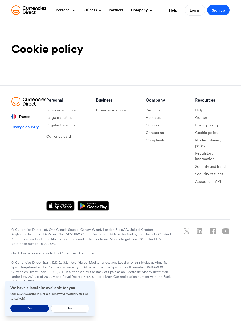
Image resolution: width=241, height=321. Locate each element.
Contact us (155, 132)
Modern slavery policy (208, 143)
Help (173, 10)
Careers (152, 125)
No (70, 308)
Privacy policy (207, 125)
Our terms (203, 117)
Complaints (155, 140)
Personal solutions (61, 110)
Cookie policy (206, 132)
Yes (29, 308)
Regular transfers (60, 125)
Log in (195, 10)
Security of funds (209, 174)
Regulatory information (204, 156)
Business (90, 10)
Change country (25, 127)
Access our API (208, 181)
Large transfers (59, 117)
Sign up (218, 10)
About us (153, 117)
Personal (64, 10)
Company (140, 10)
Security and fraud (210, 166)
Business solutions (111, 110)
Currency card (58, 136)
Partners (116, 10)
